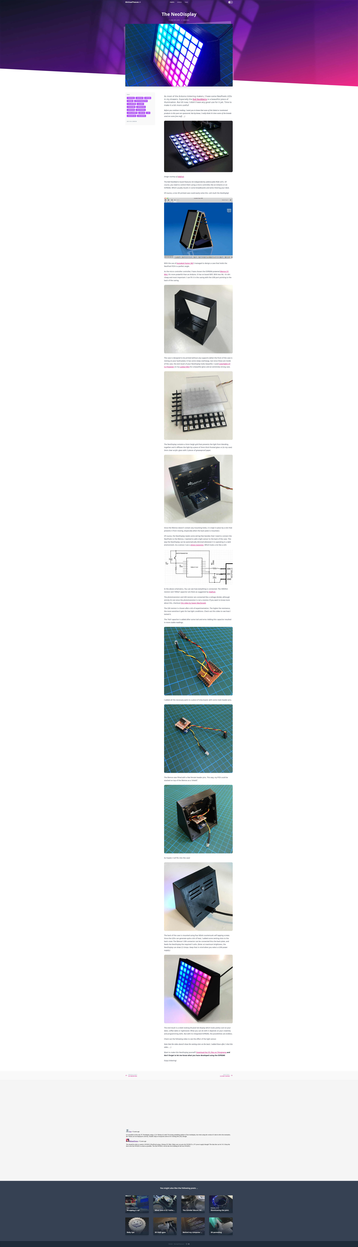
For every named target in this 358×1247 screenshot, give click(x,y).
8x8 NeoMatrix (200, 99)
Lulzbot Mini (185, 367)
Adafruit (181, 176)
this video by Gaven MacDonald (193, 603)
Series (179, 2)
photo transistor (197, 545)
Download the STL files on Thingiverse (211, 1052)
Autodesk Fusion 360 (185, 263)
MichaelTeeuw (133, 2)
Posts (172, 2)
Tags (186, 2)
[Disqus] (179, 1104)
